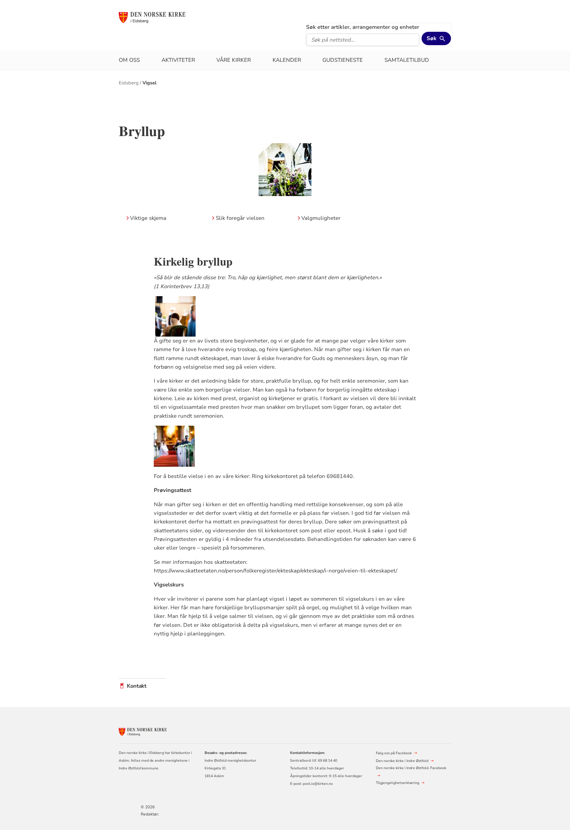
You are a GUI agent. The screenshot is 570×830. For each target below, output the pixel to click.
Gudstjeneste (342, 60)
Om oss (129, 60)
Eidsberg (129, 83)
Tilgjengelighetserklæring (397, 782)
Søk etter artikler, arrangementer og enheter (362, 27)
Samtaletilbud (406, 60)
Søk (431, 38)
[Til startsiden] (164, 16)
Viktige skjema (148, 218)
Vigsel (149, 83)
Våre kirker (233, 60)
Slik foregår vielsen (240, 218)
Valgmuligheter (321, 218)
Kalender (287, 60)
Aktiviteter (178, 60)
